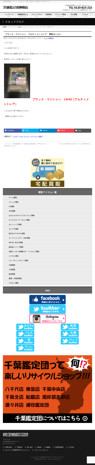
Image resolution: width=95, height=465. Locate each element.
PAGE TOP (91, 449)
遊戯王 (40, 136)
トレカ (46, 38)
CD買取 (11, 206)
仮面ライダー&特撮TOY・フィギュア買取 (24, 251)
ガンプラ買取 (14, 229)
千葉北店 (19, 447)
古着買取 (12, 265)
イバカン (15, 136)
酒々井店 (30, 447)
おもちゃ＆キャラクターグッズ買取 (22, 215)
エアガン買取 (14, 256)
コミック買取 (14, 202)
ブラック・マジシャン (31, 136)
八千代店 (71, 447)
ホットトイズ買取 (15, 224)
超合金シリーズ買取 (16, 247)
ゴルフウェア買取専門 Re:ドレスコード (17, 450)
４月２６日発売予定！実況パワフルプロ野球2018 (75, 144)
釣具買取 (12, 274)
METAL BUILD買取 (16, 242)
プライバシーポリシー (41, 450)
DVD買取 (12, 211)
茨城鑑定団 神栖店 (45, 457)
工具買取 (12, 269)
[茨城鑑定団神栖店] (15, 7)
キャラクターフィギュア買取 (19, 220)
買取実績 (51, 38)
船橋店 (48, 447)
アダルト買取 (14, 283)
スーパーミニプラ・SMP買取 (19, 238)
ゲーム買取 (13, 197)
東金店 (39, 447)
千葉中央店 (8, 447)
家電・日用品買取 (15, 278)
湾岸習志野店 (59, 447)
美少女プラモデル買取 (17, 233)
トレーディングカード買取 (18, 260)
